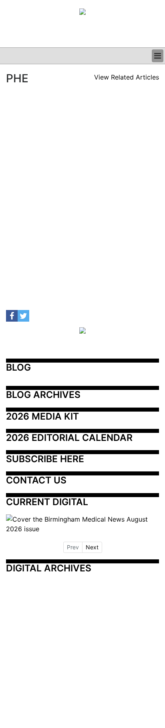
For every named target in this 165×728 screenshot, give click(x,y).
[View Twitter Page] (23, 316)
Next (92, 547)
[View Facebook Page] (12, 316)
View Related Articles (126, 77)
